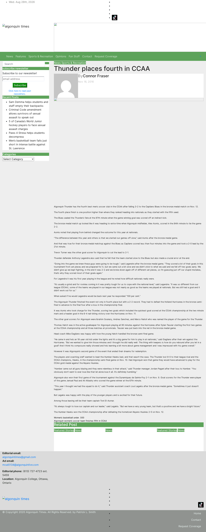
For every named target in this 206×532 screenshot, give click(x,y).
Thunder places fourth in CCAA (102, 68)
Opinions (61, 56)
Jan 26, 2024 (62, 449)
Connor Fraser (96, 76)
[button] (200, 56)
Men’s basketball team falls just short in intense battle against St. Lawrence (28, 144)
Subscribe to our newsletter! (19, 73)
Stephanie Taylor (132, 449)
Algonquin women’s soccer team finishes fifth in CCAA (80, 421)
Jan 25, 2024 (113, 449)
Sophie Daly (181, 444)
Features (21, 56)
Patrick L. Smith (86, 512)
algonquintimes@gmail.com (19, 457)
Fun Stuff (74, 56)
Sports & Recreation (40, 56)
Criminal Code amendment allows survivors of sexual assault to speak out (25, 113)
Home (197, 513)
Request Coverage (106, 56)
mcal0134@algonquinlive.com (20, 464)
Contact (87, 56)
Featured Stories (64, 430)
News (9, 56)
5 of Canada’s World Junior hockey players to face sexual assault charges (27, 125)
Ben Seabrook (79, 449)
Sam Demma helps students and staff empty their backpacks (74, 439)
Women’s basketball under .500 (69, 417)
